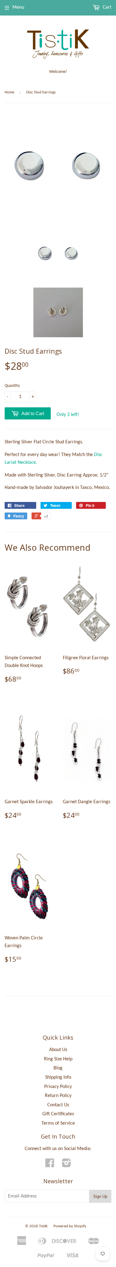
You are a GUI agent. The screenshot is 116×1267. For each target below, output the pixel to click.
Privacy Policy (58, 1086)
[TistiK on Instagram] (66, 1165)
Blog (58, 1068)
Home (9, 92)
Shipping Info (58, 1077)
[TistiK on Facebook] (49, 1165)
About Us (58, 1049)
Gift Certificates (58, 1114)
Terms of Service (58, 1123)
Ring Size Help (58, 1059)
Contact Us (58, 1105)
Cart (106, 7)
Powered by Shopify (70, 1226)
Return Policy (58, 1095)
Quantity (12, 385)
